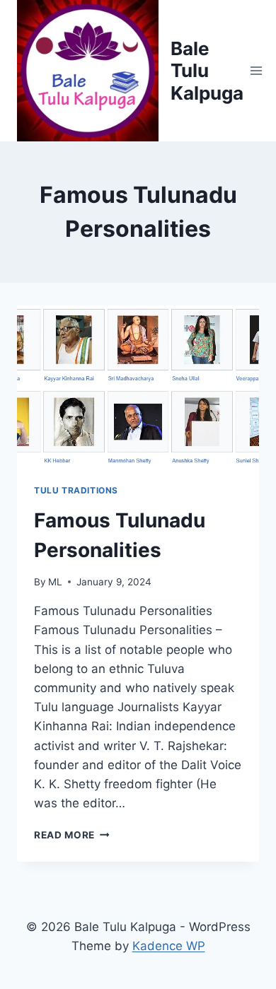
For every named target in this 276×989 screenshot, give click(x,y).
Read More (72, 835)
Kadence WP (168, 946)
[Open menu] (256, 70)
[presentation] (138, 386)
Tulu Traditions (76, 490)
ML (55, 581)
